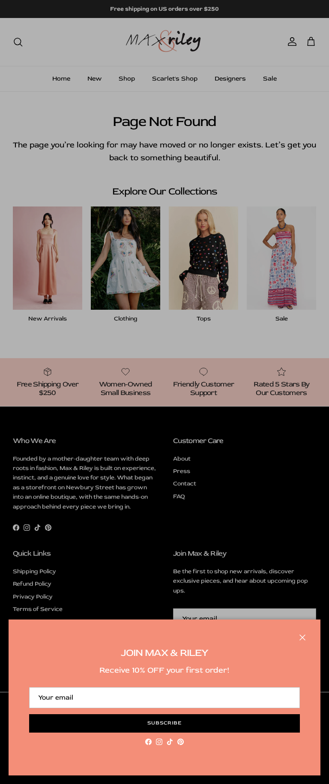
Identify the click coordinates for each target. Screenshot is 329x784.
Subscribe (164, 723)
